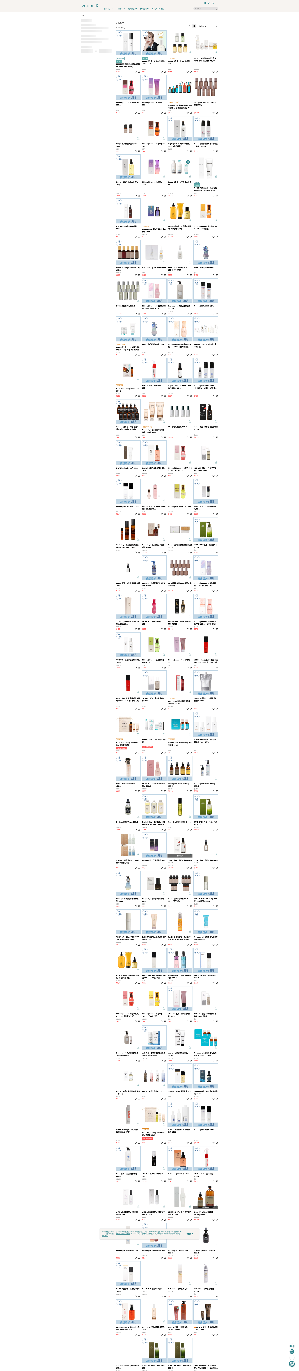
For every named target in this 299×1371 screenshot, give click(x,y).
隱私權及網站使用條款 (123, 1234)
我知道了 (190, 1234)
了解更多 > (105, 1236)
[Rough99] (90, 6)
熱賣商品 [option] (202, 26)
